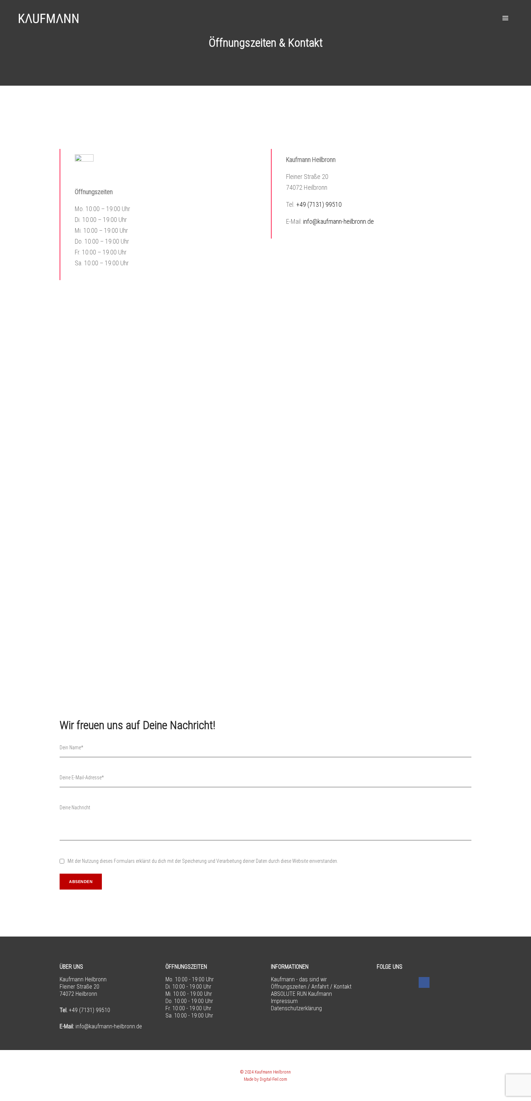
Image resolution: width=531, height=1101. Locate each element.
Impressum (284, 1001)
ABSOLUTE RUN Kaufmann (301, 993)
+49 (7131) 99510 (319, 204)
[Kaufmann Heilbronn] (48, 17)
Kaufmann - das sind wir (299, 979)
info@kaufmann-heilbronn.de (338, 221)
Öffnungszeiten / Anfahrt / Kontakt (311, 986)
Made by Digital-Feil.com (265, 1079)
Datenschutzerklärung (296, 1008)
